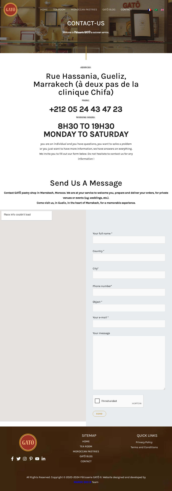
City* (96, 268)
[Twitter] (18, 459)
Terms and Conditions (144, 447)
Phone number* (102, 286)
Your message (101, 333)
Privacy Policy (144, 442)
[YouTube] (37, 459)
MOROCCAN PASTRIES (84, 9)
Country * (98, 251)
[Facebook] (12, 459)
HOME (44, 9)
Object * (97, 301)
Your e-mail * (101, 317)
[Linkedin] (43, 459)
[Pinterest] (31, 459)
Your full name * (102, 233)
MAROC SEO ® (82, 482)
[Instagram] (25, 459)
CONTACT (126, 9)
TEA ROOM (59, 9)
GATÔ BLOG (108, 9)
